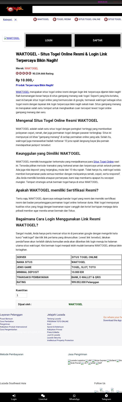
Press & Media (53, 332)
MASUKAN (102, 2)
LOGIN (48, 40)
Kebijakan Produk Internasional (13, 327)
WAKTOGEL (22, 91)
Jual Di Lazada (53, 335)
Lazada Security (54, 338)
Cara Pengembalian (8, 329)
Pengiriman (5, 324)
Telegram (106, 399)
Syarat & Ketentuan (55, 327)
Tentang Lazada (54, 319)
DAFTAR (97, 40)
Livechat (43, 399)
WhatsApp (74, 399)
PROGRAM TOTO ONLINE (57, 321)
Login (14, 399)
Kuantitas (21, 290)
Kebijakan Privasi (54, 329)
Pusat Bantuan (6, 319)
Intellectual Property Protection (60, 340)
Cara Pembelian (7, 321)
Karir (49, 324)
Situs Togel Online (103, 161)
